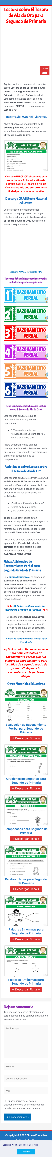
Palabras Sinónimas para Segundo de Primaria (26, 931)
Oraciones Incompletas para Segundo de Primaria (26, 780)
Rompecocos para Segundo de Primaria (26, 831)
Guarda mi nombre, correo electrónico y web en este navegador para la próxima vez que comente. (24, 1105)
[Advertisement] (26, 54)
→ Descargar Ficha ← (26, 738)
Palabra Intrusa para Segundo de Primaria (26, 881)
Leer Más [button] (33, 1145)
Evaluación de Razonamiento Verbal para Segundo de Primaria (26, 728)
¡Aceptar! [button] (26, 1152)
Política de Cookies (26, 1140)
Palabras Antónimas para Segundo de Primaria (26, 981)
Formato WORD (18, 271)
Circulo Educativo (19, 577)
